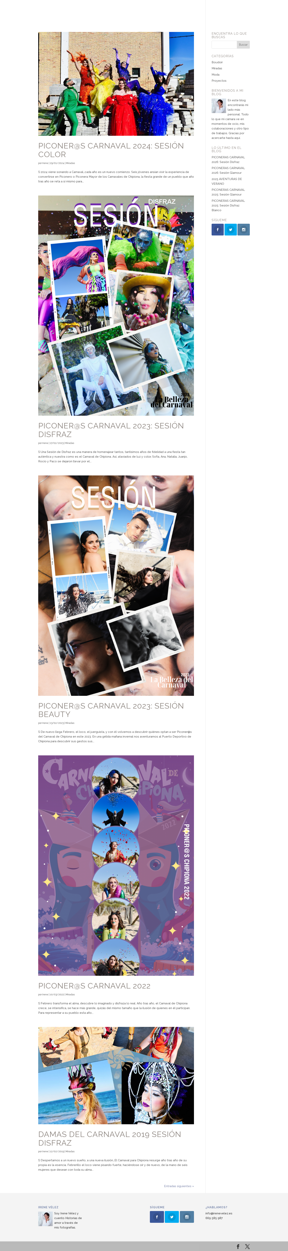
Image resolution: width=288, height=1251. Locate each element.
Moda (215, 74)
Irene (45, 163)
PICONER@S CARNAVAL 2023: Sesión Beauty (111, 710)
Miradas (70, 163)
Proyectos (219, 80)
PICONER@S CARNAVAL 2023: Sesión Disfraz (111, 430)
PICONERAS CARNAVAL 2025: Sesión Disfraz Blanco (228, 205)
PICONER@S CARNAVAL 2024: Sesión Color (111, 150)
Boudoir (217, 62)
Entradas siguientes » (179, 1186)
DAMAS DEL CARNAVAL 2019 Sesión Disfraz (109, 1138)
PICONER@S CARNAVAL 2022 (94, 985)
